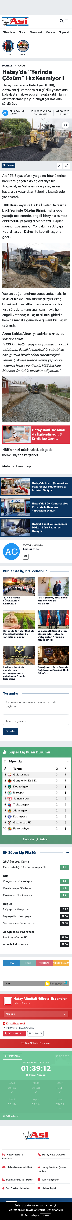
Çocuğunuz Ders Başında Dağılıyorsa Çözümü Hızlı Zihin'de (53, 670)
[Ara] (61, 21)
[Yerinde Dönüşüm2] (36, 265)
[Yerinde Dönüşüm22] (36, 399)
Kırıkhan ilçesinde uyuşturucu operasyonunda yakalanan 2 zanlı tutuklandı (14, 673)
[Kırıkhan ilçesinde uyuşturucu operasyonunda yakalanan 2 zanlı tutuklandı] (19, 655)
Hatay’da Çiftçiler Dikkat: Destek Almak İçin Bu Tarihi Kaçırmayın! (18, 634)
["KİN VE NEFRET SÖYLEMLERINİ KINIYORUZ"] (19, 586)
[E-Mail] (25, 557)
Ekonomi (36, 32)
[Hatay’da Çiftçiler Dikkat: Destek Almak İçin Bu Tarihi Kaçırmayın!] (19, 619)
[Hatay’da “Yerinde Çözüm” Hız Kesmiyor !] (36, 139)
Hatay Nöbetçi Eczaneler (12, 1156)
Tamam (45, 1216)
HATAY (21, 66)
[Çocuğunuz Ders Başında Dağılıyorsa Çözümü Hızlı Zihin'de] (53, 655)
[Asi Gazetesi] (11, 551)
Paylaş (10, 165)
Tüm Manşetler (50, 1179)
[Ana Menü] (66, 21)
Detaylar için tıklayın (36, 839)
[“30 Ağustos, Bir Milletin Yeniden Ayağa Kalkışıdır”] (53, 586)
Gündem (9, 32)
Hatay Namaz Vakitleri (19, 1167)
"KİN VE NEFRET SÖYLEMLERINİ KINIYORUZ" (12, 601)
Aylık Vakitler (12, 1116)
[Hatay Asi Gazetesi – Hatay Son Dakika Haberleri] (15, 21)
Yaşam (50, 32)
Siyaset (64, 32)
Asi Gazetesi (31, 549)
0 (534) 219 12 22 (16, 1034)
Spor (22, 32)
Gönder (10, 731)
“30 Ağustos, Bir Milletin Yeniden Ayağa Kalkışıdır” (53, 601)
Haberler (7, 66)
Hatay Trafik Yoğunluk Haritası (52, 1169)
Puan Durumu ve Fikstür (19, 1179)
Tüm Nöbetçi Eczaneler (37, 1043)
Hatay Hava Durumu (53, 1154)
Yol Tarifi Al (37, 1034)
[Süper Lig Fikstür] (67, 852)
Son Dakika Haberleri (18, 1188)
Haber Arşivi (49, 1188)
